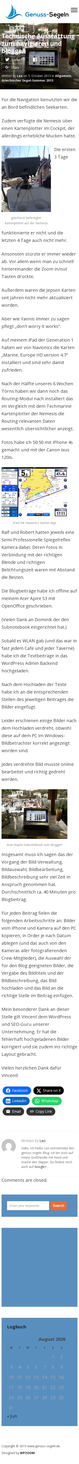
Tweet (15, 60)
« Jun (12, 1416)
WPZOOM (27, 1453)
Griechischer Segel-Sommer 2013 (27, 80)
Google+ (40, 1167)
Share (43, 60)
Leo (20, 76)
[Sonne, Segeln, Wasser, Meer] (36, 11)
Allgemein (63, 76)
